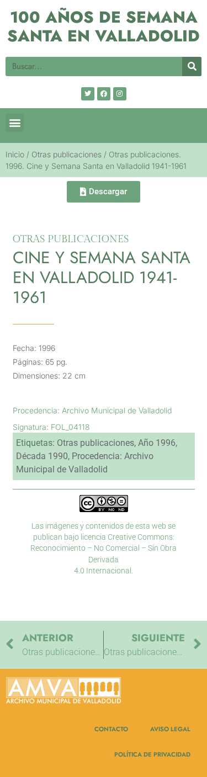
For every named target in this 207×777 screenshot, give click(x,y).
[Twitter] (87, 93)
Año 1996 (157, 443)
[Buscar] (191, 66)
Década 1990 (42, 456)
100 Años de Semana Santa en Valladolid (103, 27)
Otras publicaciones (66, 154)
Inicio (15, 154)
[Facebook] (103, 93)
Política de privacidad (152, 754)
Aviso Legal (170, 729)
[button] (15, 123)
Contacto (111, 729)
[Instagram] (119, 93)
